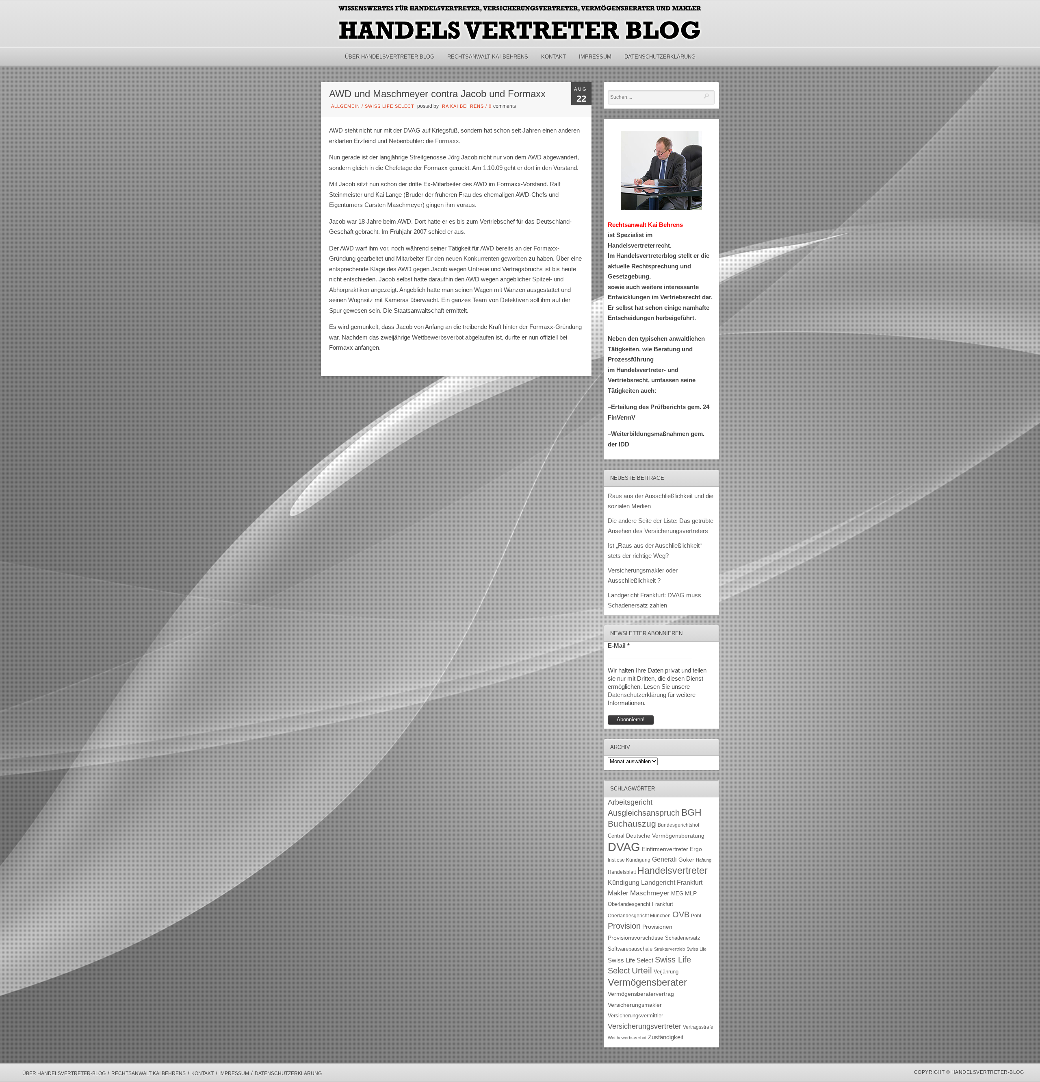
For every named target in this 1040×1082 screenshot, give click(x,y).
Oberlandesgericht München (639, 916)
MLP (691, 893)
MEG (677, 893)
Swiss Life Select (389, 106)
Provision (624, 925)
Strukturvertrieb (669, 949)
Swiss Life (696, 949)
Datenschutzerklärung (660, 57)
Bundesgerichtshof (678, 825)
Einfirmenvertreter (665, 849)
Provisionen (657, 926)
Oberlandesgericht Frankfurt (640, 904)
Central (616, 836)
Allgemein (345, 106)
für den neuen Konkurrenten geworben (476, 258)
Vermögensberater (647, 982)
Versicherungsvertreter (644, 1026)
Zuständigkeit (665, 1037)
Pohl (696, 916)
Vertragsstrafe (698, 1027)
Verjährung (666, 972)
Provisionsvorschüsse (635, 938)
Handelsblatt (622, 872)
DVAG (624, 846)
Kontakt (553, 57)
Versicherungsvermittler (635, 1016)
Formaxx (447, 140)
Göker (686, 860)
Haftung (703, 860)
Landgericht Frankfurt (671, 882)
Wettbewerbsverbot (627, 1037)
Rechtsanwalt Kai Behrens (487, 57)
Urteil (642, 970)
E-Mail (619, 645)
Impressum (595, 57)
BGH (691, 813)
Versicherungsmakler (635, 1005)
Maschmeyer (650, 893)
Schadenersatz (682, 938)
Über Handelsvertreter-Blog (389, 57)
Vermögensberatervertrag (641, 994)
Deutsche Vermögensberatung (665, 836)
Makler (618, 893)
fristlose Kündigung (629, 859)
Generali (664, 859)
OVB (680, 914)
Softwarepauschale (630, 949)
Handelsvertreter (672, 870)
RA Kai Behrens (463, 106)
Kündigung (623, 882)
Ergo (696, 849)
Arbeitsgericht (630, 802)
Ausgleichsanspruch (644, 812)
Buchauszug (632, 824)
